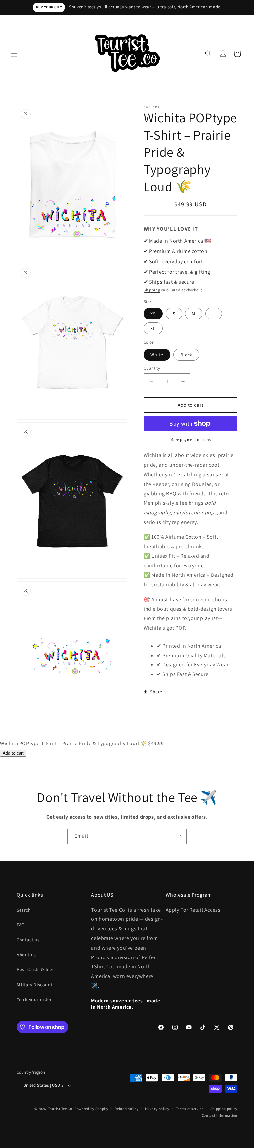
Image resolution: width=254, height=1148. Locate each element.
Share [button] (156, 692)
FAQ (21, 925)
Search (24, 910)
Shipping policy (224, 1108)
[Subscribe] (179, 836)
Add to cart (13, 753)
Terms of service (190, 1108)
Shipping (152, 289)
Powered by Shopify (91, 1108)
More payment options (190, 439)
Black (186, 355)
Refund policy (126, 1108)
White (156, 355)
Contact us (28, 940)
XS (153, 314)
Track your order (34, 999)
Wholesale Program (189, 894)
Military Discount (35, 985)
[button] (14, 53)
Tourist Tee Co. (61, 1108)
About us (26, 954)
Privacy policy (157, 1108)
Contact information (219, 1115)
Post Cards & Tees (35, 969)
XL (153, 328)
